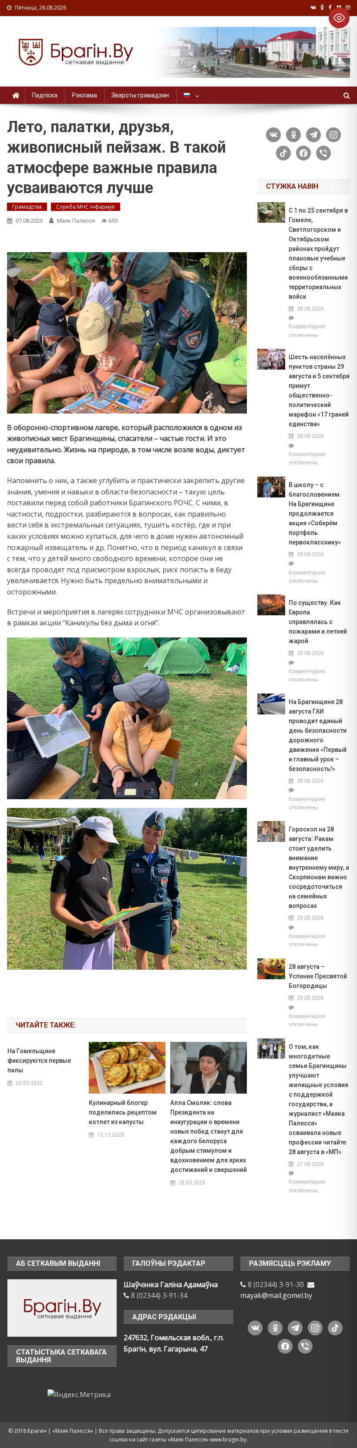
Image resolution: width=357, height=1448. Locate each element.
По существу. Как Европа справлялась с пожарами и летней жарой (318, 621)
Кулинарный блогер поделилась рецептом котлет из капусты (123, 1112)
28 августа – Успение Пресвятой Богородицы (318, 976)
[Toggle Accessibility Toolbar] (339, 18)
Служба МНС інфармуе (85, 206)
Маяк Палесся (76, 220)
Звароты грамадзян (140, 95)
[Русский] (190, 95)
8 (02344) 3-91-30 (276, 1284)
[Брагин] (62, 1307)
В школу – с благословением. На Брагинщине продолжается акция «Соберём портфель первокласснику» (315, 513)
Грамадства (27, 206)
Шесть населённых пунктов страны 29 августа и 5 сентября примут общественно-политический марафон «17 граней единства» (319, 390)
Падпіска (44, 95)
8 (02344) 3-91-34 (159, 1295)
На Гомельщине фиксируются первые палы (39, 1061)
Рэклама (84, 95)
